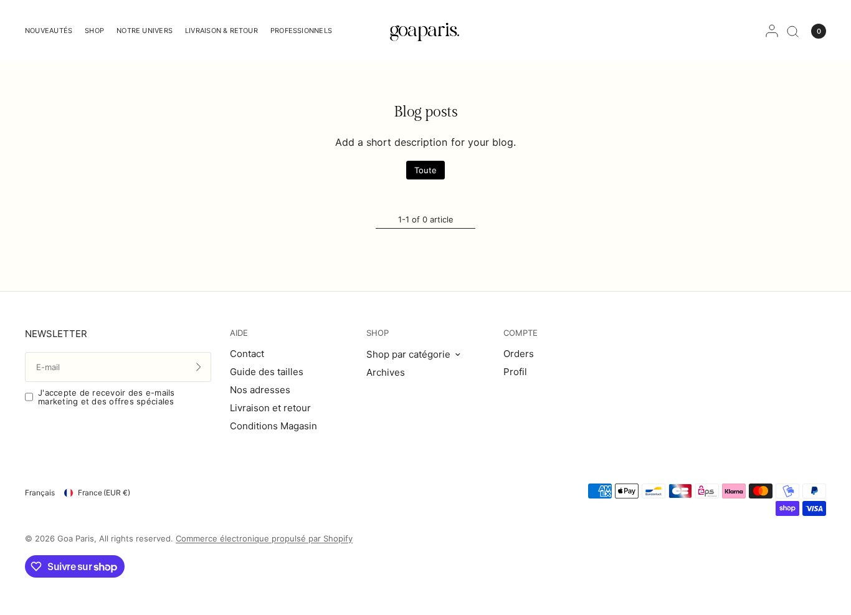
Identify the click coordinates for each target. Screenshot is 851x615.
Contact (247, 354)
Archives (385, 372)
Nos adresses (260, 390)
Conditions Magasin (273, 426)
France (104, 492)
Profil (515, 372)
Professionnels (301, 30)
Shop (94, 30)
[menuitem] (51, 31)
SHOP (377, 333)
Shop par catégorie (408, 354)
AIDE (239, 333)
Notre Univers (144, 30)
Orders (518, 354)
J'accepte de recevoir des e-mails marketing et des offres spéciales (106, 397)
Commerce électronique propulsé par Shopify (264, 538)
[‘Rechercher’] (793, 31)
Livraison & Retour (221, 30)
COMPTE (520, 333)
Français (40, 492)
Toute (425, 170)
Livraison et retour (270, 408)
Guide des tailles (266, 372)
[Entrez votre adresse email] (198, 367)
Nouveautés (48, 30)
